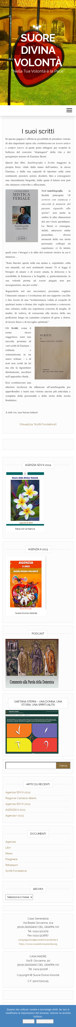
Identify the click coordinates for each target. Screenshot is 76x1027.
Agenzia (10, 841)
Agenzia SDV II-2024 (17, 792)
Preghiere (11, 859)
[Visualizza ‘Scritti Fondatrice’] (38, 424)
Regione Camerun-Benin (20, 798)
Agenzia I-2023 (14, 815)
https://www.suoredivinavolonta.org (38, 944)
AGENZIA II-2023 (15, 809)
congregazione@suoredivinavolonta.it (38, 939)
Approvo (28, 1021)
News (8, 853)
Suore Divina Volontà (38, 50)
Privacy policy (44, 1021)
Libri (8, 847)
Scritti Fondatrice (16, 870)
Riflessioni (11, 865)
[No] (71, 1016)
